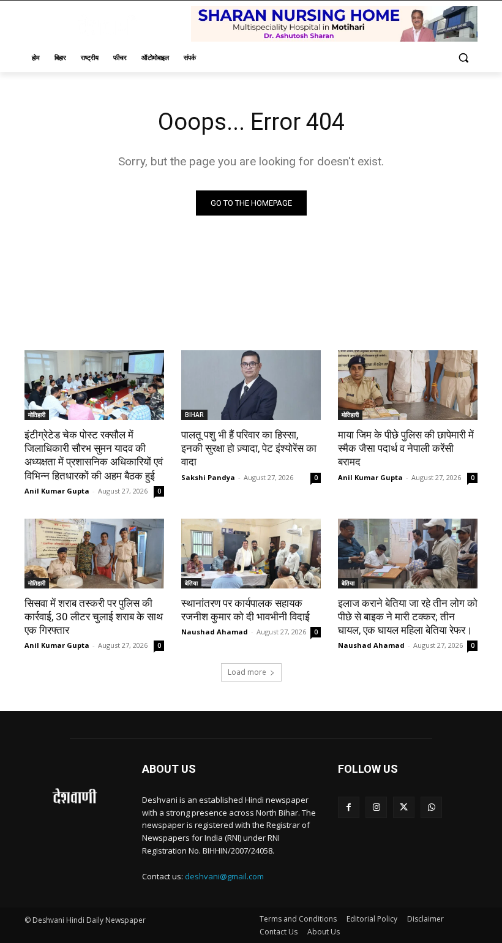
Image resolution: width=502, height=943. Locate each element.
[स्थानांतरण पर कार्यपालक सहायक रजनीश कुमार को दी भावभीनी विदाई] (251, 553)
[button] (463, 57)
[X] (403, 807)
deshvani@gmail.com (224, 876)
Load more (247, 672)
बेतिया (191, 583)
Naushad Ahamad (214, 631)
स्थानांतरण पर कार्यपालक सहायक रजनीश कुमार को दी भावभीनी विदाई (245, 610)
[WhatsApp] (431, 807)
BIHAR (194, 414)
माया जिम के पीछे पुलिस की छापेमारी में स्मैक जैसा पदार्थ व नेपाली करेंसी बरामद (406, 448)
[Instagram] (376, 807)
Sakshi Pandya (208, 477)
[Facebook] (348, 807)
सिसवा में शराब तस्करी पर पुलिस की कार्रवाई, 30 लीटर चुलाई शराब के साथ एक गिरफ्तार (93, 616)
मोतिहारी (36, 414)
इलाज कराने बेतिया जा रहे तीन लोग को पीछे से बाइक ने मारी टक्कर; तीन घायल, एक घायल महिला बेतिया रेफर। (408, 616)
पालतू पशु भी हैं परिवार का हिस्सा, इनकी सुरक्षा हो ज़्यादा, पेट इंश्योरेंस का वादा (249, 448)
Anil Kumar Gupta (56, 490)
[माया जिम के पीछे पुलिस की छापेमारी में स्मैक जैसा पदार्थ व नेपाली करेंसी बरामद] (408, 385)
